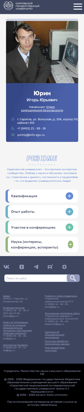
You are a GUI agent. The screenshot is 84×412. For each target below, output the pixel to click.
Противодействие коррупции (55, 349)
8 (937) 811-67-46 (16, 311)
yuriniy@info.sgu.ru (31, 135)
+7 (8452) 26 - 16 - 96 (14, 310)
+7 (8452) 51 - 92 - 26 (14, 335)
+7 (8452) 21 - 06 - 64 (56, 321)
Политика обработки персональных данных (57, 342)
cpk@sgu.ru (9, 338)
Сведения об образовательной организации (54, 335)
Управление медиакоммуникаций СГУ (59, 299)
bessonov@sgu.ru (54, 324)
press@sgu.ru (52, 306)
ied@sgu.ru (9, 350)
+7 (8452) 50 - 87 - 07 (14, 347)
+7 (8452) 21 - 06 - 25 (56, 304)
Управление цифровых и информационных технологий (61, 317)
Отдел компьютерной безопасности (42, 108)
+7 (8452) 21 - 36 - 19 (31, 128)
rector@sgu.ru (10, 316)
